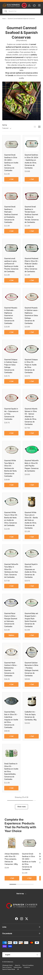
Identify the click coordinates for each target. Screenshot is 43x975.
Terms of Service (6, 967)
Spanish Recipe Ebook (8, 969)
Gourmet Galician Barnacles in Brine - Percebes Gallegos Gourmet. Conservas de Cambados (32, 669)
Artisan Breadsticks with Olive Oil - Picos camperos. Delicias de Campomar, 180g (12, 859)
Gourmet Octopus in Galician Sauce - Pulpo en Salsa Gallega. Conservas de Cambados (11, 366)
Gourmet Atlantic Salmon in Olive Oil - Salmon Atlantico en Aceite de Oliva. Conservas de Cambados (31, 416)
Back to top (20, 894)
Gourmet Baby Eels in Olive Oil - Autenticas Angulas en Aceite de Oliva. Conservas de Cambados (11, 720)
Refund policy (17, 967)
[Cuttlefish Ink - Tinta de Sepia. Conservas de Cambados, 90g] (32, 701)
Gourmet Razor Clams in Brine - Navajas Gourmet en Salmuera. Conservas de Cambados (10, 620)
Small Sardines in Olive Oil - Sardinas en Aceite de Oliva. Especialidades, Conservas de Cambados (11, 771)
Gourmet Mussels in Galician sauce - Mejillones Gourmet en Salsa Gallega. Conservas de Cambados (31, 315)
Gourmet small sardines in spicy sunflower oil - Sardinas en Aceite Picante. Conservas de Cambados (11, 265)
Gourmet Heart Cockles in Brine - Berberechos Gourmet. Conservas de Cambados (10, 669)
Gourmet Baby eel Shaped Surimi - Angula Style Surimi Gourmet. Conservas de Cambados (31, 620)
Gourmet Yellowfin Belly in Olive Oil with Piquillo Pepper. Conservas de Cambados (32, 465)
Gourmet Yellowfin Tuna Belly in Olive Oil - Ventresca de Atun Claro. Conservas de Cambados (11, 570)
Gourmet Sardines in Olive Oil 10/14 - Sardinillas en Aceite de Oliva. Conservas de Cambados (31, 161)
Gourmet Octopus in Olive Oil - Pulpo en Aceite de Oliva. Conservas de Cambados (31, 366)
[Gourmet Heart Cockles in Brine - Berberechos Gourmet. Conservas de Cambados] (11, 652)
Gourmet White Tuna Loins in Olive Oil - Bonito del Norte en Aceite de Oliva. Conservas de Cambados (31, 520)
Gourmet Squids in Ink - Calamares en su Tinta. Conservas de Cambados (11, 414)
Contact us (27, 967)
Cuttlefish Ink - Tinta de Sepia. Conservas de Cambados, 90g (30, 716)
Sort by (4, 125)
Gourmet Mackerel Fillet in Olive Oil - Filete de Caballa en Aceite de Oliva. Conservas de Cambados (32, 265)
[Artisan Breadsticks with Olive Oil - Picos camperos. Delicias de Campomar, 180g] (12, 843)
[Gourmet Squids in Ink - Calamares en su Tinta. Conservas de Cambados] (11, 398)
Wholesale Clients (7, 965)
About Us (17, 965)
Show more (21, 807)
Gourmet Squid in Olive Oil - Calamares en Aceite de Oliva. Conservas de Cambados (31, 570)
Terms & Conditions (28, 965)
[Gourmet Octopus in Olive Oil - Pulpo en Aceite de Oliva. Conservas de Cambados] (32, 349)
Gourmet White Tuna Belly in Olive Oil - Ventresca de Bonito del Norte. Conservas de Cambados (10, 468)
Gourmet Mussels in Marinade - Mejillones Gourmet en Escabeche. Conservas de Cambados (10, 315)
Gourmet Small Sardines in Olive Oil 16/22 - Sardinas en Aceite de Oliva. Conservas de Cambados (11, 163)
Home (4, 18)
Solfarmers (10, 962)
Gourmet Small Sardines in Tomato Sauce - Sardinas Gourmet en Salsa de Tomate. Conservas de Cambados (32, 214)
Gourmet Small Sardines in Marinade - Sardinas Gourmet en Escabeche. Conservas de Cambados (11, 214)
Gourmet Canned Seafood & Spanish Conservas (21, 18)
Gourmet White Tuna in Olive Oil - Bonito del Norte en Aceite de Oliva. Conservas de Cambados (11, 519)
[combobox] (21, 11)
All (18, 969)
